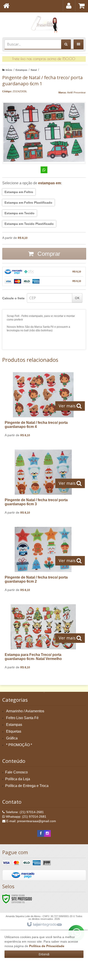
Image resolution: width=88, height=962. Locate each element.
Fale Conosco (16, 772)
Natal (34, 70)
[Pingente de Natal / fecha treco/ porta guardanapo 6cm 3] (43, 483)
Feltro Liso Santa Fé (22, 718)
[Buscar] (66, 44)
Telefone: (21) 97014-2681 (24, 812)
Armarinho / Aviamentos (25, 711)
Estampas (21, 70)
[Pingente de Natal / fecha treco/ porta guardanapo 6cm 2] (43, 561)
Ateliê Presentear (76, 92)
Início (9, 70)
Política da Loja (17, 779)
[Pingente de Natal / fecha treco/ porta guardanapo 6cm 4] (43, 406)
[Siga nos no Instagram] (47, 833)
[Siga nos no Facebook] (40, 833)
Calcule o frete (13, 298)
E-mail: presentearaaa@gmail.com (30, 821)
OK (77, 298)
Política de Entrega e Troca (27, 786)
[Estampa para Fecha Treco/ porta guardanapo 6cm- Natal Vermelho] (43, 638)
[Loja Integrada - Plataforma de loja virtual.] (44, 924)
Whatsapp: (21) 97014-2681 (25, 816)
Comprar (48, 253)
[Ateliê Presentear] (44, 24)
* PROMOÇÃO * (19, 745)
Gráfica (12, 738)
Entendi (44, 954)
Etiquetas (13, 731)
